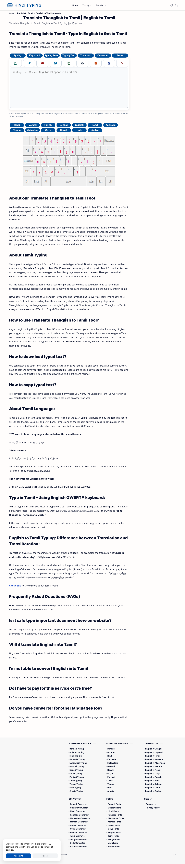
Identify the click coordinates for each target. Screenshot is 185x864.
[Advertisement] (154, 57)
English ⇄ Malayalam (155, 763)
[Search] (176, 5)
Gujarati (79, 125)
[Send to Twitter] (56, 63)
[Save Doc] (109, 63)
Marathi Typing (77, 766)
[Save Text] (96, 63)
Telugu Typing (76, 784)
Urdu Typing (75, 787)
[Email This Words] (42, 63)
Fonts (120, 55)
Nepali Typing (76, 770)
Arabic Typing (76, 791)
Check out (15, 585)
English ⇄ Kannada (154, 759)
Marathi (32, 125)
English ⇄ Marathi (153, 766)
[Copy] (69, 63)
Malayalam (32, 130)
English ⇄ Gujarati (154, 752)
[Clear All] (122, 63)
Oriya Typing (76, 773)
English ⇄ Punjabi (153, 777)
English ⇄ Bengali (153, 749)
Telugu (17, 130)
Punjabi (48, 125)
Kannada (110, 125)
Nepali (63, 130)
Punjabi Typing (77, 777)
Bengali (64, 125)
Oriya (48, 130)
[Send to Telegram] (29, 63)
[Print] (82, 63)
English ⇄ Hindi (152, 756)
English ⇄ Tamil (152, 780)
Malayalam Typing (78, 763)
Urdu (79, 130)
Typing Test (68, 55)
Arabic (95, 130)
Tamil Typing (76, 780)
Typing (17, 55)
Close (45, 856)
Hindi (17, 125)
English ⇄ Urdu (152, 787)
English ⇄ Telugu (153, 784)
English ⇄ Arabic (153, 791)
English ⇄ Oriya (152, 773)
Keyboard (34, 55)
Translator (85, 55)
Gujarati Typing (77, 752)
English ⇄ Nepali (153, 770)
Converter (102, 55)
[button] (171, 5)
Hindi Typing (76, 756)
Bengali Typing (77, 749)
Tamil (95, 125)
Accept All (18, 856)
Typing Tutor (52, 55)
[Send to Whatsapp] (16, 63)
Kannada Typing (77, 759)
